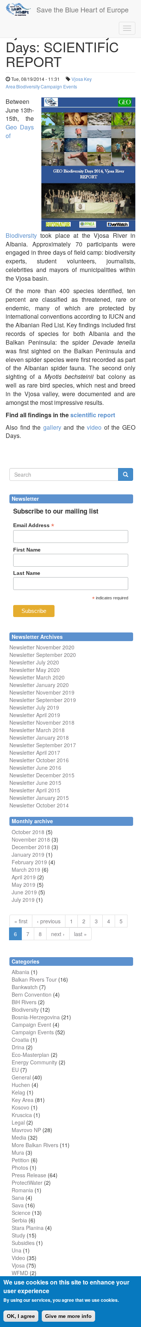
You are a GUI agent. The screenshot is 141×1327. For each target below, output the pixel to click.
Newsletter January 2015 (39, 797)
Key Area (22, 1100)
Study (18, 1235)
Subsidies (23, 1242)
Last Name (26, 573)
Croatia (20, 1039)
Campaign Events (59, 86)
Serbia (19, 1220)
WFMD (20, 1273)
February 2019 (29, 862)
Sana (18, 1197)
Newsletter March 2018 (37, 730)
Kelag (18, 1092)
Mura (18, 1152)
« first (20, 921)
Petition (20, 1160)
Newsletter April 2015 (34, 790)
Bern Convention (32, 994)
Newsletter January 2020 (39, 685)
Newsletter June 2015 (35, 782)
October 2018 (28, 832)
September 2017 (55, 745)
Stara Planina (28, 1227)
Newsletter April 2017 (34, 752)
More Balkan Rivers (35, 1145)
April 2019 (24, 877)
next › (58, 934)
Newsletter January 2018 (39, 737)
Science (21, 1212)
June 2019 (24, 892)
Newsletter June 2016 (35, 767)
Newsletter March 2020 (37, 677)
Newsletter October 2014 (39, 805)
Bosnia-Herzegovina (36, 1017)
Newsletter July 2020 (34, 662)
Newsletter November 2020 (41, 647)
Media (19, 1137)
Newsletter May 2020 (34, 669)
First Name (27, 550)
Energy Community (34, 1062)
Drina (18, 1047)
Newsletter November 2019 (41, 692)
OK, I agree (21, 1316)
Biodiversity (28, 86)
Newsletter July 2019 (34, 707)
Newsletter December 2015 (41, 775)
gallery (52, 427)
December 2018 (31, 847)
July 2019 (23, 899)
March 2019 (26, 869)
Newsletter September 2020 (42, 654)
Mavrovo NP (26, 1130)
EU (15, 1069)
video (94, 427)
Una (16, 1250)
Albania (20, 972)
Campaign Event (31, 1024)
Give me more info (68, 1316)
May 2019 (23, 884)
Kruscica (22, 1115)
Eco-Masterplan (30, 1054)
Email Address (33, 525)
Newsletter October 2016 (39, 760)
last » (80, 934)
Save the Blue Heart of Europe (82, 9)
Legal (18, 1122)
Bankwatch (25, 987)
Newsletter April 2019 (34, 715)
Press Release (29, 1175)
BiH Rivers (24, 1002)
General (21, 1077)
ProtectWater (27, 1182)
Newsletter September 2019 (42, 700)
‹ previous (49, 921)
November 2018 (31, 839)
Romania (22, 1190)
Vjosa (77, 79)
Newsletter (22, 745)
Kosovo (20, 1107)
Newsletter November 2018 (41, 722)
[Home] (18, 9)
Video (18, 1258)
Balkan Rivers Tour (34, 979)
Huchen (21, 1084)
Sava (18, 1205)
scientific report (92, 414)
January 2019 (28, 854)
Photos (20, 1167)
